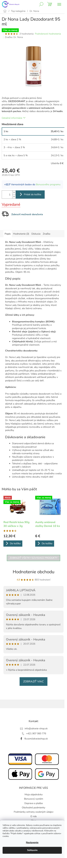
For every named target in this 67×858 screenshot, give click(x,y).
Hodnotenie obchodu (33, 572)
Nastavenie (32, 842)
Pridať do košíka (32, 194)
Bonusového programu (48, 184)
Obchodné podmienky (33, 807)
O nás (33, 816)
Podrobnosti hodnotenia (48, 33)
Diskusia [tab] (35, 233)
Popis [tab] (8, 233)
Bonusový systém (33, 798)
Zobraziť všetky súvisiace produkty (33, 558)
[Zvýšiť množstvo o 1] (14, 193)
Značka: (14, 37)
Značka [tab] (46, 233)
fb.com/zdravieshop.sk (36, 738)
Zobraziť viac (33, 681)
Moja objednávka (33, 794)
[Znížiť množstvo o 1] (14, 196)
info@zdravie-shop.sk (36, 728)
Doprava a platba (33, 803)
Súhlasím (32, 850)
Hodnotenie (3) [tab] (21, 233)
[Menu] (59, 4)
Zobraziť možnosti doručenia (27, 214)
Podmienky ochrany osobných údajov (33, 811)
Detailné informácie (12, 118)
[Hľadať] (41, 4)
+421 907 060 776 (36, 733)
